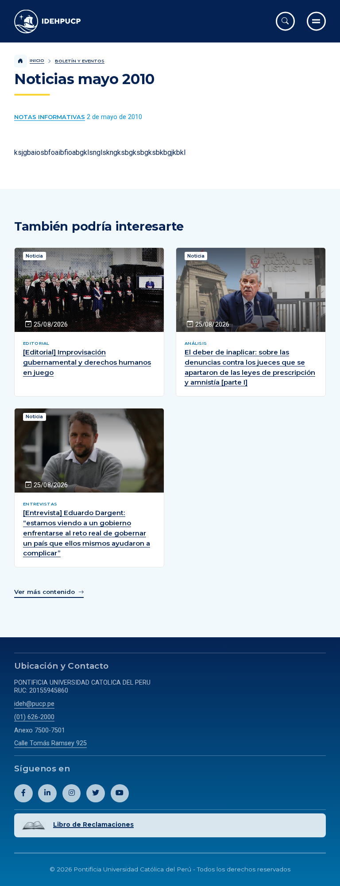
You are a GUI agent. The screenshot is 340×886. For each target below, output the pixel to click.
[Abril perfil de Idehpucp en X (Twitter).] (95, 793)
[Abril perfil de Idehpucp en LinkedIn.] (47, 793)
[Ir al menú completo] (316, 21)
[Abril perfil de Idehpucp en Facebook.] (23, 793)
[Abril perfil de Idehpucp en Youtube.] (120, 793)
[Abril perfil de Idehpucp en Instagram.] (71, 793)
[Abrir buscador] (285, 21)
